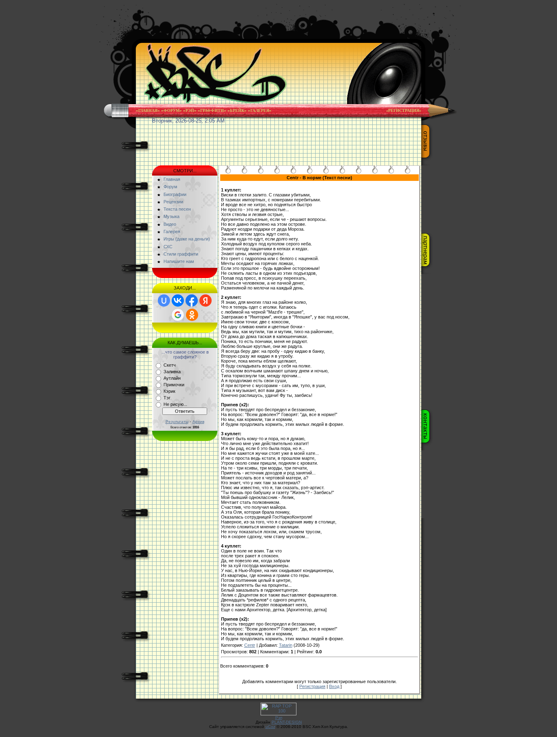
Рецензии (173, 201)
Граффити (212, 110)
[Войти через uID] (164, 300)
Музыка (171, 216)
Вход (334, 686)
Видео (170, 224)
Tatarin (285, 645)
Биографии (175, 194)
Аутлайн (172, 378)
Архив (198, 421)
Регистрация (312, 686)
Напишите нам (179, 261)
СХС (168, 246)
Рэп (190, 110)
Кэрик (169, 391)
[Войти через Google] (177, 314)
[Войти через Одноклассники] (192, 315)
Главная (147, 110)
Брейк (237, 110)
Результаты (177, 421)
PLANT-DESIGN (287, 722)
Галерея (259, 110)
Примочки (174, 384)
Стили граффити (181, 254)
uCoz (270, 726)
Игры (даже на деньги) (187, 238)
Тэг (167, 397)
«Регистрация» (403, 110)
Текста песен (177, 209)
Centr (249, 645)
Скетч (170, 365)
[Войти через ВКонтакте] (178, 300)
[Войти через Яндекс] (205, 300)
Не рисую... (175, 404)
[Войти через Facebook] (192, 300)
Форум (171, 110)
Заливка (172, 371)
